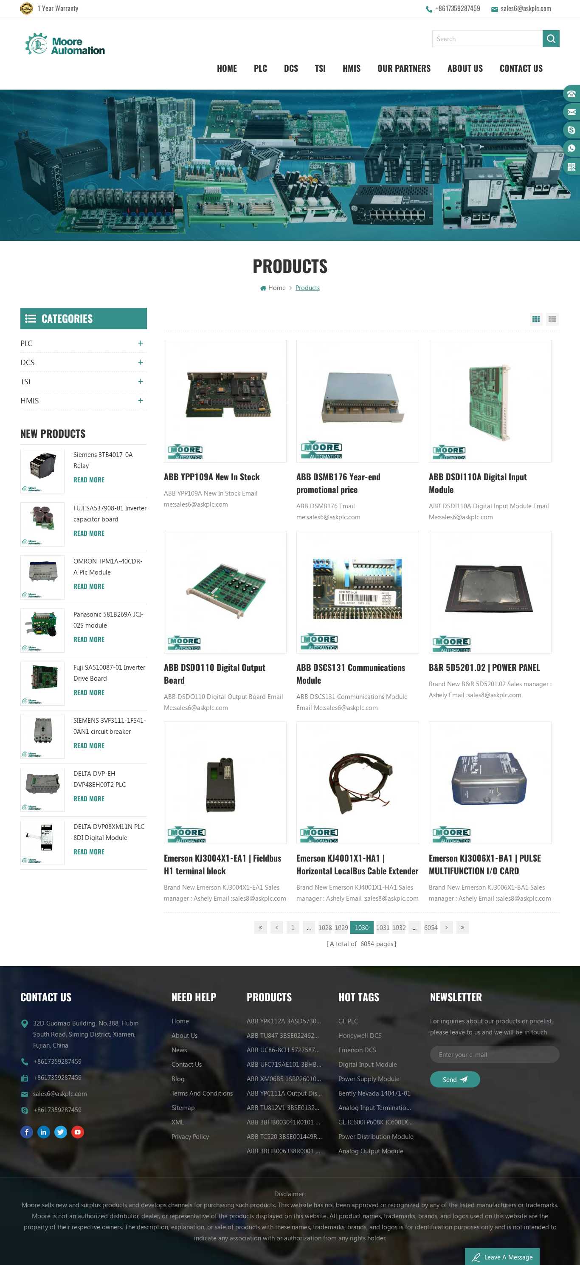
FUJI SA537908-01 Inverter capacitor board (109, 513)
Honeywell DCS (360, 1035)
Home (227, 68)
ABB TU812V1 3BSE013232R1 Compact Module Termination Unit (284, 1107)
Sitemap (183, 1107)
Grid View (536, 319)
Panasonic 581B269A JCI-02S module (108, 619)
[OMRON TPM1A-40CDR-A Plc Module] (42, 577)
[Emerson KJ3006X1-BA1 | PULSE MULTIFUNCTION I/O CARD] (490, 782)
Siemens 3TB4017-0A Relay (103, 460)
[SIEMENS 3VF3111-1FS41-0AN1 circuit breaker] (42, 736)
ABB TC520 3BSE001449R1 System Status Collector (284, 1136)
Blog (178, 1078)
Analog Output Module (370, 1151)
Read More (88, 480)
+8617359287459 (458, 8)
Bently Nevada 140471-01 (374, 1093)
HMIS (351, 68)
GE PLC (348, 1021)
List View (552, 319)
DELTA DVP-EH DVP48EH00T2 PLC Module (99, 779)
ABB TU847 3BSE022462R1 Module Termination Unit (284, 1035)
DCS (291, 68)
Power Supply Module (369, 1078)
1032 (398, 927)
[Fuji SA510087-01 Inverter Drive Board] (42, 683)
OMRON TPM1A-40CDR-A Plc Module (108, 566)
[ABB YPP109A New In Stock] (225, 401)
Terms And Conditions (202, 1093)
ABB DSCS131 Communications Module (350, 674)
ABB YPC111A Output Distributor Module (284, 1093)
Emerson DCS (357, 1049)
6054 (430, 927)
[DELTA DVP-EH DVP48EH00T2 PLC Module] (42, 789)
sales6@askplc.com (526, 8)
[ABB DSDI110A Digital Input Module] (490, 401)
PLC (260, 68)
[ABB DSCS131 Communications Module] (357, 592)
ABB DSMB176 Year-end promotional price (338, 483)
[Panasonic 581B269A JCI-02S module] (42, 630)
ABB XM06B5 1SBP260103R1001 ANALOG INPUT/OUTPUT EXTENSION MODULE (284, 1078)
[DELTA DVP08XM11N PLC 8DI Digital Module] (42, 843)
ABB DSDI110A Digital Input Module (478, 483)
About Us (465, 68)
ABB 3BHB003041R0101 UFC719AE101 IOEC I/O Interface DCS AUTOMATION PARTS (284, 1122)
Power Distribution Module (376, 1136)
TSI (320, 68)
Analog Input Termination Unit (376, 1107)
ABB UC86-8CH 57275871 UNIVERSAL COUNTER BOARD (284, 1049)
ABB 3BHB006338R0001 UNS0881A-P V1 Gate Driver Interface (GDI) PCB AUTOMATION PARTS (284, 1151)
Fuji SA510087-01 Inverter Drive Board (109, 672)
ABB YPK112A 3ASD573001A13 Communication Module (284, 1021)
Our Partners (404, 68)
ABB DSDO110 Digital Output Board (214, 674)
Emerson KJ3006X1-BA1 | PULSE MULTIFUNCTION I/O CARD (485, 864)
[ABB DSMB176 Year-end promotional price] (357, 401)
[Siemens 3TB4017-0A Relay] (42, 471)
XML (178, 1122)
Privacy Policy (190, 1136)
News (179, 1049)
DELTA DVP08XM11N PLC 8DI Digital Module (108, 832)
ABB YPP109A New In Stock (212, 476)
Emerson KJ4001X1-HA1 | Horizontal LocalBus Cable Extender (357, 864)
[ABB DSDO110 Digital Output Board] (225, 592)
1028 (324, 927)
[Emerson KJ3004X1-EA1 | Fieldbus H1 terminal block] (225, 782)
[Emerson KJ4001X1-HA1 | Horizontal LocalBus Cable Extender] (357, 782)
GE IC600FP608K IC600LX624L (376, 1122)
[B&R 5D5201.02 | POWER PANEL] (490, 592)
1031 (382, 927)
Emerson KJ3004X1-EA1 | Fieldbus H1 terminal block (222, 864)
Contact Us (521, 68)
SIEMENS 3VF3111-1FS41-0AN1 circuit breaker (109, 725)
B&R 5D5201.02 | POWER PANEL (484, 667)
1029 (341, 927)
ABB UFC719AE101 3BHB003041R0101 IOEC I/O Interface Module (284, 1064)
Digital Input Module (367, 1064)
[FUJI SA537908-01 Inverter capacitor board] (42, 524)
